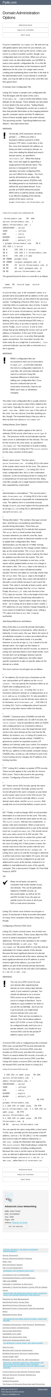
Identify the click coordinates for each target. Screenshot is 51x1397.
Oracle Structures (10, 1255)
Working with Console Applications (18, 1350)
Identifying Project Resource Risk (17, 1305)
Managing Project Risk (12, 1315)
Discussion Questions (12, 1331)
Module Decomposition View (15, 1337)
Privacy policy (43, 1389)
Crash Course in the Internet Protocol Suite (21, 1372)
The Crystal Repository (13, 1268)
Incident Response (11, 1381)
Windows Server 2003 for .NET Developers (21, 1360)
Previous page (25, 25)
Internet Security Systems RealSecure (19, 1375)
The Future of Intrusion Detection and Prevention (24, 1384)
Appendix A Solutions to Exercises (18, 1284)
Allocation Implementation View (16, 1340)
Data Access (8, 1347)
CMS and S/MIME (10, 1281)
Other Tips (7, 1262)
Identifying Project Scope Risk (16, 1302)
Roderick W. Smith (19, 1223)
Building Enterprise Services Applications (21, 1353)
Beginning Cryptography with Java (18, 1271)
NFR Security (8, 1378)
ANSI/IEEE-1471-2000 (12, 1334)
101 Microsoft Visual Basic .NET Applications (23, 1343)
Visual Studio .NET (11, 1357)
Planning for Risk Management (16, 1299)
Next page (25, 35)
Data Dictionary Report (13, 1265)
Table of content (25, 30)
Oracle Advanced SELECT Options (17, 1258)
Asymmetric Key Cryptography (16, 1275)
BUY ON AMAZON (16, 1226)
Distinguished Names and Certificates (19, 1278)
